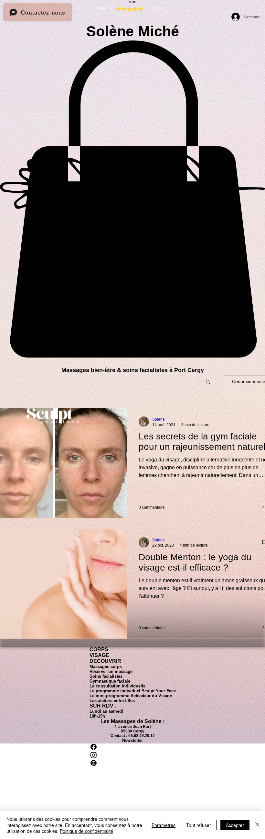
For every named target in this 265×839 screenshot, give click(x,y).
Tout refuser (198, 825)
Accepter (235, 825)
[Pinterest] (133, 763)
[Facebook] (133, 747)
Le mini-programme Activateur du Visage (131, 695)
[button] (208, 382)
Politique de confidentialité (86, 831)
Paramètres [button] (163, 825)
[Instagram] (133, 755)
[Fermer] (257, 825)
